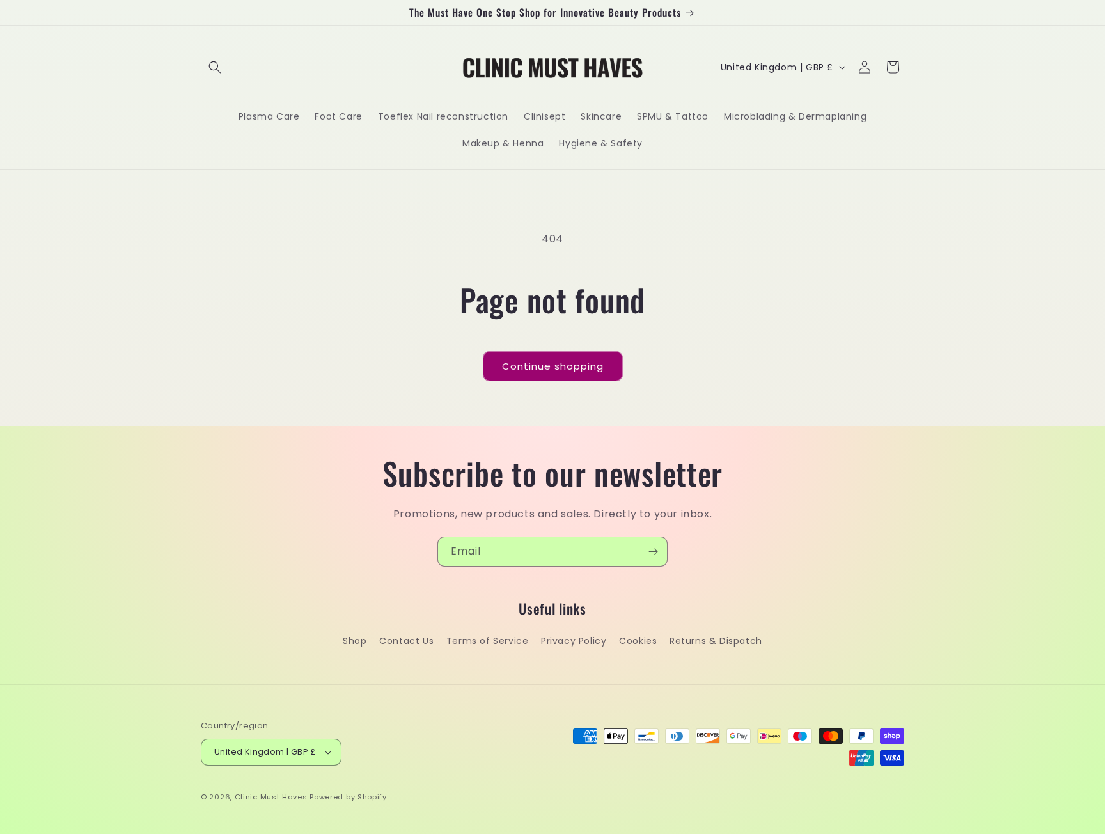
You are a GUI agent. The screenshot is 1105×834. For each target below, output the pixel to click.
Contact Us (406, 640)
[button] (215, 67)
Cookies (638, 640)
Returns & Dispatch (716, 640)
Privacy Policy (573, 640)
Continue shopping (553, 366)
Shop (354, 640)
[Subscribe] (653, 552)
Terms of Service (487, 640)
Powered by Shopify (348, 797)
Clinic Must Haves (271, 797)
